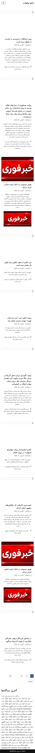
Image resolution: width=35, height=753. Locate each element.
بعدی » (30, 681)
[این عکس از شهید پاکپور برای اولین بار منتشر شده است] (17, 247)
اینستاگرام (20, 732)
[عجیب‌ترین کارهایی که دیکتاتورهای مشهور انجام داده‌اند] (17, 489)
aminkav (27, 45)
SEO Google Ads (24, 748)
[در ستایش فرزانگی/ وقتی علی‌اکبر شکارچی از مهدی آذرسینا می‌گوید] (17, 623)
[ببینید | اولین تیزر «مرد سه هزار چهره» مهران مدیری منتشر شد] (17, 302)
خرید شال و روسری (21, 737)
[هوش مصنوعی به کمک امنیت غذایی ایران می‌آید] (17, 169)
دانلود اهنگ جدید (6, 698)
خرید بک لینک (26, 698)
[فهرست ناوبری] (3, 2)
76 (10, 676)
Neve (23, 751)
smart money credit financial (15, 735)
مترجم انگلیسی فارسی (24, 706)
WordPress (13, 751)
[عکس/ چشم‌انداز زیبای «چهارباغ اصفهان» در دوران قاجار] (17, 434)
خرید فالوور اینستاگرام (8, 706)
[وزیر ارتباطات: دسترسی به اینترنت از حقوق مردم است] (17, 23)
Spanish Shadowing (24, 709)
